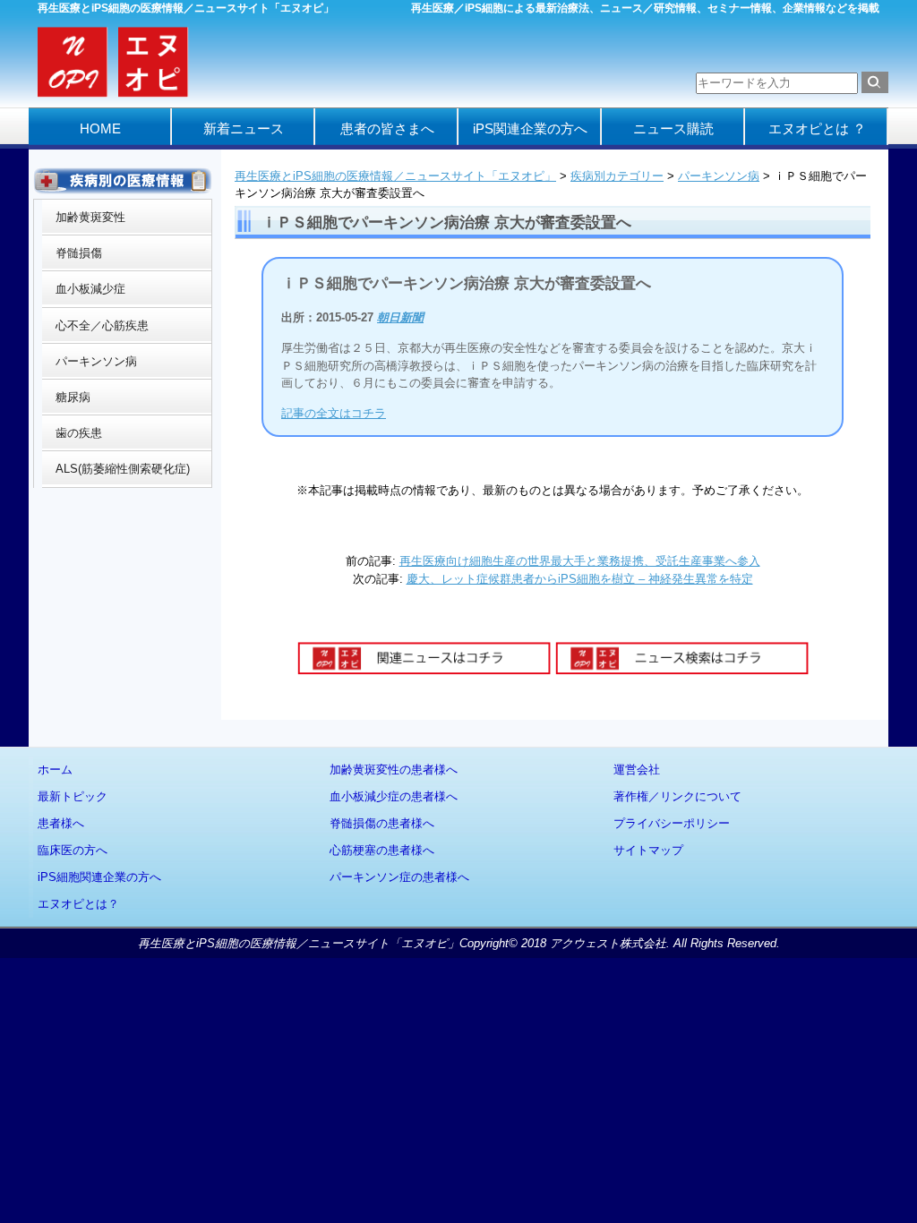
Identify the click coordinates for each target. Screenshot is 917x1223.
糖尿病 (73, 397)
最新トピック (72, 796)
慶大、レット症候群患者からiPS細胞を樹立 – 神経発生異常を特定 (580, 579)
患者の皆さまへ (387, 128)
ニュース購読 (673, 128)
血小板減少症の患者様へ (394, 796)
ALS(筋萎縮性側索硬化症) (123, 468)
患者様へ (61, 823)
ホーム (55, 769)
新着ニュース (243, 128)
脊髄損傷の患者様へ (382, 823)
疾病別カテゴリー (617, 176)
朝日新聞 (400, 317)
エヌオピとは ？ (817, 128)
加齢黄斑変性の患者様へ (394, 769)
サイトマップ (648, 850)
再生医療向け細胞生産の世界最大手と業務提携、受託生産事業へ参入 (579, 561)
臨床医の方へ (72, 850)
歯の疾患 (79, 433)
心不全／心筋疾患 (102, 325)
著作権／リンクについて (677, 796)
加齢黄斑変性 (90, 217)
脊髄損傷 (79, 253)
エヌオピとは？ (78, 904)
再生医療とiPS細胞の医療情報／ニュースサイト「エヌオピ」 (395, 176)
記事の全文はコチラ (333, 413)
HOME (100, 128)
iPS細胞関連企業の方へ (99, 877)
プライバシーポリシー (671, 823)
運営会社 (636, 769)
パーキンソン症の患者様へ (399, 877)
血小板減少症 (90, 288)
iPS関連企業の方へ (530, 128)
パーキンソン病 (718, 176)
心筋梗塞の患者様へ (382, 850)
